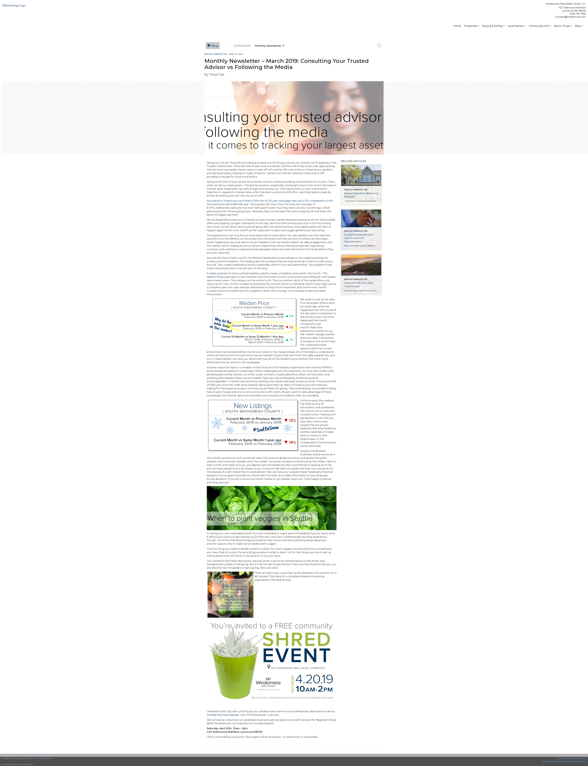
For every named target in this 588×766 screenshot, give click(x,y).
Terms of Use (563, 758)
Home (457, 26)
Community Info (540, 28)
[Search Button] (379, 46)
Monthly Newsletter (215, 54)
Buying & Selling (493, 28)
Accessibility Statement (554, 761)
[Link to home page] (14, 6)
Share (583, 60)
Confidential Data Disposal (223, 714)
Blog (579, 28)
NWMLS (234, 238)
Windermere (45, 758)
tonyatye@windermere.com (570, 16)
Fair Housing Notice (577, 761)
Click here (275, 576)
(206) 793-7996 (578, 13)
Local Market (517, 28)
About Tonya (563, 28)
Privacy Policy (580, 758)
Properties (472, 28)
